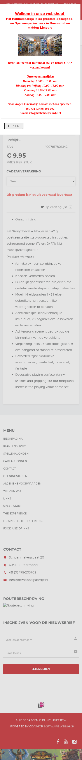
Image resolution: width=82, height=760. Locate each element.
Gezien (13, 126)
